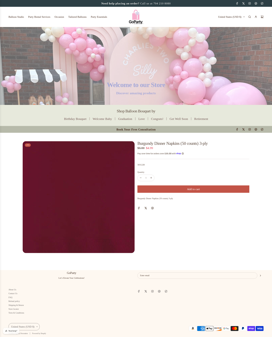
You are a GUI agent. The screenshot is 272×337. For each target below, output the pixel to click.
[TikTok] (262, 3)
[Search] (249, 17)
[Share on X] (146, 208)
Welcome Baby (102, 119)
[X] (243, 3)
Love (141, 119)
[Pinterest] (256, 3)
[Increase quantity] (151, 178)
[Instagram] (249, 3)
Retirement (201, 119)
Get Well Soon (179, 119)
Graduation (125, 119)
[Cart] (262, 17)
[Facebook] (237, 3)
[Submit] (260, 275)
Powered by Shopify (39, 333)
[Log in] (256, 17)
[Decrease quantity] (141, 178)
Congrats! (157, 119)
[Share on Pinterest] (152, 208)
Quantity (140, 172)
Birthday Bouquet (75, 119)
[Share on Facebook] (139, 208)
